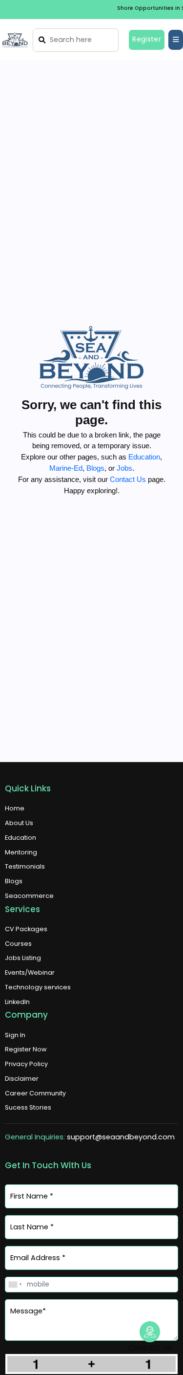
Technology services (38, 987)
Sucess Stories (28, 1107)
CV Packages (26, 929)
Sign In (15, 1035)
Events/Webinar (30, 972)
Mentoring (21, 852)
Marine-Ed (65, 468)
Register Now (25, 1049)
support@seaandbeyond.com (121, 1137)
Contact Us (128, 479)
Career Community (35, 1093)
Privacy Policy (26, 1064)
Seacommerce (29, 896)
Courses (18, 943)
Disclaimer (22, 1078)
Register (146, 39)
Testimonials (25, 866)
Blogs (95, 468)
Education (144, 457)
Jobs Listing (23, 958)
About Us (19, 823)
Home (14, 808)
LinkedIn (17, 1002)
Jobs (124, 468)
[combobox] (14, 1284)
